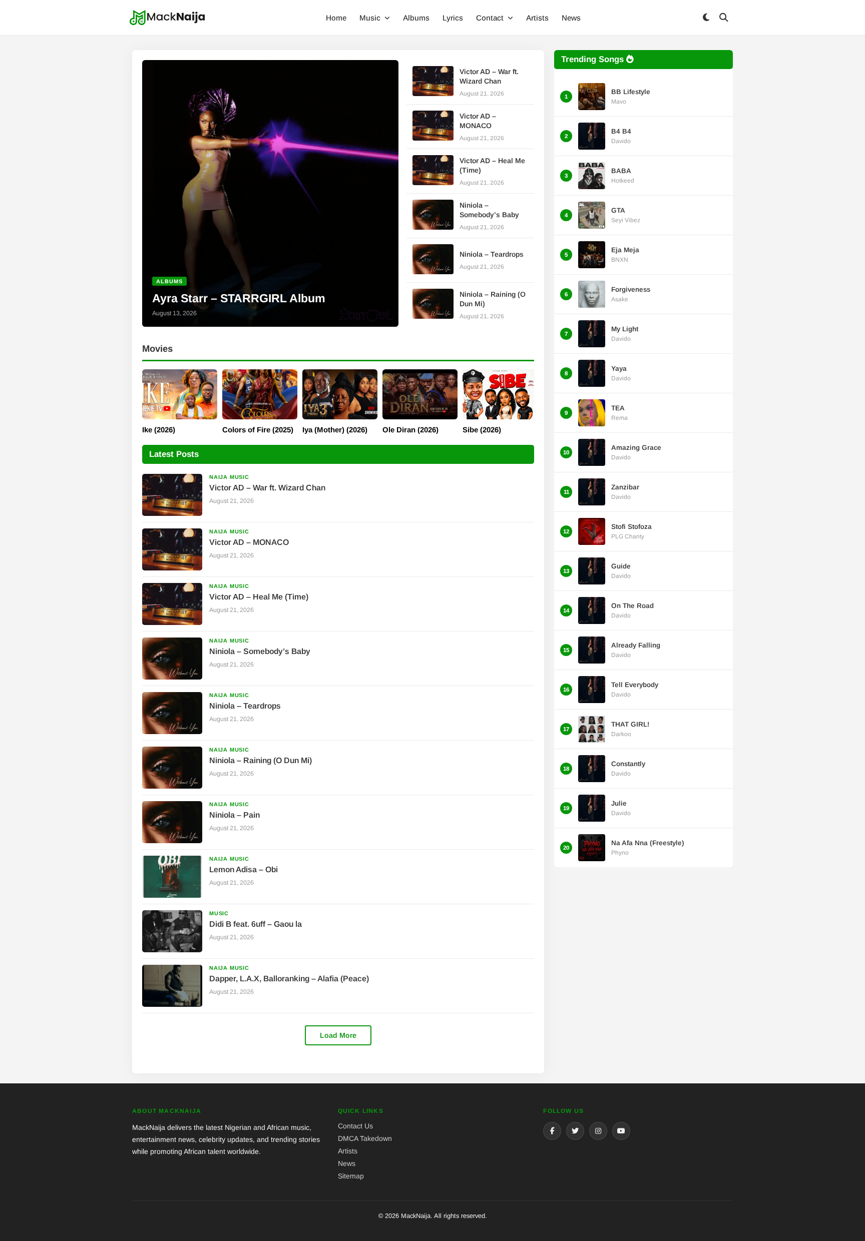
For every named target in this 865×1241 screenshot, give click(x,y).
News (571, 18)
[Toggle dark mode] (705, 18)
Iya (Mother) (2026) (334, 429)
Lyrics (453, 18)
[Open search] (723, 18)
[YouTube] (621, 1131)
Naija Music (229, 477)
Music (370, 18)
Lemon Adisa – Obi (243, 869)
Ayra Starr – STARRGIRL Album (238, 298)
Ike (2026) (158, 429)
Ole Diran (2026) (410, 429)
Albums (416, 18)
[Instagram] (598, 1131)
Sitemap (351, 1176)
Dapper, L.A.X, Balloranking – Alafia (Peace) (289, 978)
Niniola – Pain (234, 815)
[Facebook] (552, 1131)
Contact (491, 18)
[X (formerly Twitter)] (575, 1131)
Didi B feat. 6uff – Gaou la (255, 924)
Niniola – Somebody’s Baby (259, 651)
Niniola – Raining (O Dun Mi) (260, 760)
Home (336, 18)
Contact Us (355, 1126)
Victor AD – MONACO (249, 542)
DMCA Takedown (365, 1138)
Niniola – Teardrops (492, 254)
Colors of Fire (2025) (257, 429)
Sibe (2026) (482, 429)
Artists (537, 18)
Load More (338, 1035)
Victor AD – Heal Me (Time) (258, 596)
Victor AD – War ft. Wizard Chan (267, 487)
